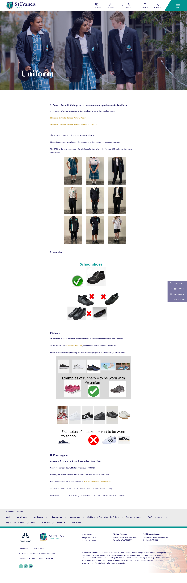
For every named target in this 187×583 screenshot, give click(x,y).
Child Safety (23, 549)
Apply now (38, 517)
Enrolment (22, 517)
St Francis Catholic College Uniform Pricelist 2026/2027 (73, 125)
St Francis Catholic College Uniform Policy (68, 118)
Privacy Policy (39, 549)
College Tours (56, 517)
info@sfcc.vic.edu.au (89, 538)
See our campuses (133, 517)
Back (8, 517)
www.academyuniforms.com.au (97, 481)
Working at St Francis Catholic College (103, 517)
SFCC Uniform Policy (73, 345)
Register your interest (15, 523)
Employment (74, 517)
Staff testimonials (155, 517)
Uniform (46, 523)
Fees (33, 523)
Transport (76, 523)
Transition (60, 523)
